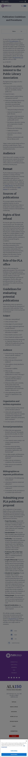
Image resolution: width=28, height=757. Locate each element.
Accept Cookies (14, 754)
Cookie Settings (14, 750)
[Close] (26, 741)
